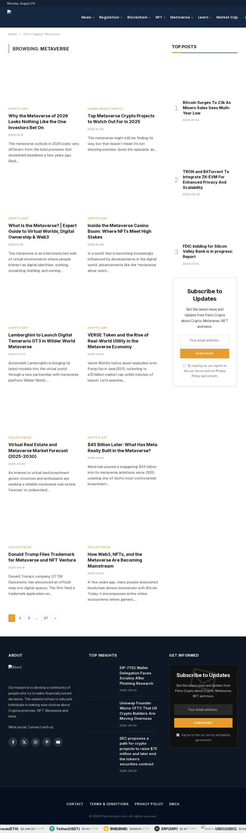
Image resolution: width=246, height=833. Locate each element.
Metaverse (180, 17)
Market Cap (227, 17)
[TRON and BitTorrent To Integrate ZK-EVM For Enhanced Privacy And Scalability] (205, 146)
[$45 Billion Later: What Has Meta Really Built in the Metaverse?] (123, 411)
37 (46, 618)
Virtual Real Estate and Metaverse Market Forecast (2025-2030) (38, 450)
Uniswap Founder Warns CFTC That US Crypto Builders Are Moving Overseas (138, 711)
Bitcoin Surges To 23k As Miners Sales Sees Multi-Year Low (207, 107)
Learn (203, 17)
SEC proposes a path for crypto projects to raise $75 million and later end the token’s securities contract (138, 751)
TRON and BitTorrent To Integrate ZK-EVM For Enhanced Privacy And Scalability (206, 179)
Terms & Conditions (109, 804)
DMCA (174, 804)
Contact (75, 804)
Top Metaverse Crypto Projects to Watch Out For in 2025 (121, 118)
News (86, 17)
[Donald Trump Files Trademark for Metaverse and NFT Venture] (43, 521)
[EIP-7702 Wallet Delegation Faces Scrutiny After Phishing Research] (102, 674)
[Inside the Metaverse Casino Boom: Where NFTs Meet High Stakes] (123, 192)
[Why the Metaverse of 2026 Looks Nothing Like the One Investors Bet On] (43, 82)
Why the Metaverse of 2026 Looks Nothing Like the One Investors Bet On (38, 121)
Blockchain (137, 17)
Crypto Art (18, 108)
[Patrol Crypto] (41, 17)
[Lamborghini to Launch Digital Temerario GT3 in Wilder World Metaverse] (43, 302)
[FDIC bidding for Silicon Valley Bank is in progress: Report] (205, 221)
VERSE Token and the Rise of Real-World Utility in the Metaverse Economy (118, 340)
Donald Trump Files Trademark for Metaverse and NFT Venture (42, 557)
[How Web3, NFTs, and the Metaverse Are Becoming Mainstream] (123, 521)
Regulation (109, 17)
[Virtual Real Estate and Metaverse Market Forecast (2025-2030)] (43, 411)
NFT (159, 17)
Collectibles (19, 437)
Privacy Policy (149, 804)
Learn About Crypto (105, 108)
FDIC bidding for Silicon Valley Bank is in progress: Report (208, 251)
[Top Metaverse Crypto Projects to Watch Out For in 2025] (123, 82)
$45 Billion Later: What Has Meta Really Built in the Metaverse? (122, 447)
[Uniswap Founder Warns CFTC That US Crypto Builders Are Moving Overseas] (102, 709)
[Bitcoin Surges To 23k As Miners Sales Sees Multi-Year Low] (205, 77)
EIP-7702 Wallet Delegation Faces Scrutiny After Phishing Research (136, 675)
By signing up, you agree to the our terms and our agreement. (205, 371)
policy (225, 735)
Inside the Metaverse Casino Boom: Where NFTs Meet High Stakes (119, 231)
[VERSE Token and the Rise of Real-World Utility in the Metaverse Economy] (123, 302)
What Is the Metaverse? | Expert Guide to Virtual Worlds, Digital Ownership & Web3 (42, 231)
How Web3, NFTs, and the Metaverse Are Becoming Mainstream (115, 560)
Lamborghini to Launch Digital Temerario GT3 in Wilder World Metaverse (41, 340)
